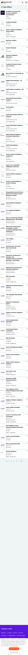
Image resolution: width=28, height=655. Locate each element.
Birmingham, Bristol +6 (12, 83)
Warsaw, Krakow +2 (11, 334)
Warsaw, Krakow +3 (11, 222)
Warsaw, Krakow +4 (11, 272)
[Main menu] (26, 2)
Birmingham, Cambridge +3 (13, 60)
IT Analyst (9, 632)
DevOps (15, 632)
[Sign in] (22, 2)
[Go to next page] (23, 461)
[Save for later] (27, 11)
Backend (3, 632)
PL (19, 2)
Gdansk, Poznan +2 (11, 307)
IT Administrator (11, 635)
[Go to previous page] (4, 461)
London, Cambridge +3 (12, 76)
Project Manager (21, 635)
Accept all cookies (14, 648)
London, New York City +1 (12, 103)
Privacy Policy (14, 645)
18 (21, 461)
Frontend (20, 632)
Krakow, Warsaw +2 (11, 374)
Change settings (14, 652)
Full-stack (3, 635)
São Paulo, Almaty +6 (11, 170)
